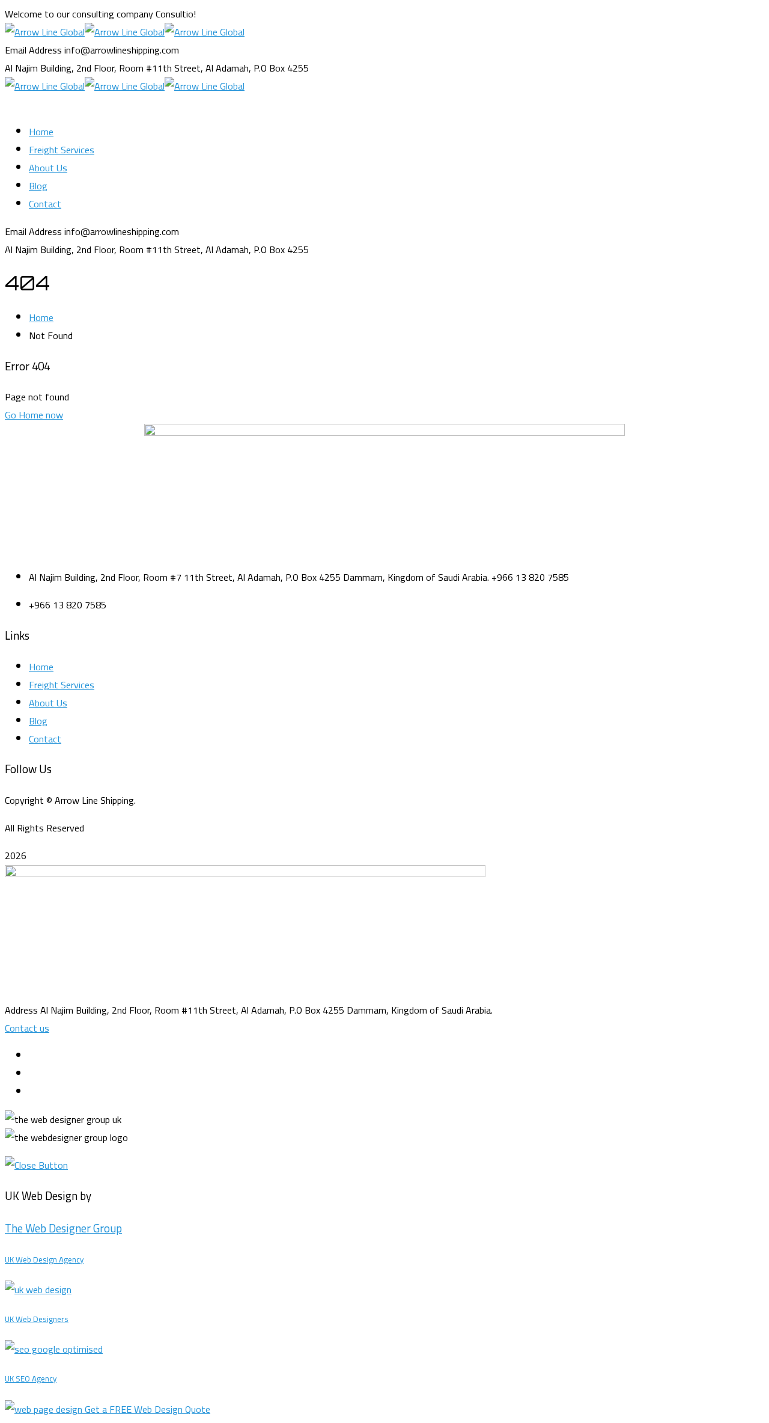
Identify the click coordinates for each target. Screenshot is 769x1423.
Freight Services (61, 685)
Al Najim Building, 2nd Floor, (61, 68)
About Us (48, 703)
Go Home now (34, 415)
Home (41, 317)
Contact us (27, 1028)
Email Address (33, 50)
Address (21, 1010)
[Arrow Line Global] (45, 32)
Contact (45, 739)
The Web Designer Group (63, 1228)
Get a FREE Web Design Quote (147, 1409)
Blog (38, 721)
